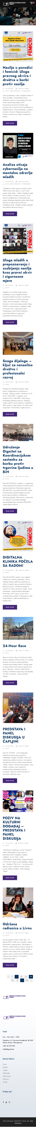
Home (5, 1064)
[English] (33, 2)
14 (26, 977)
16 (12, 980)
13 (21, 977)
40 (27, 980)
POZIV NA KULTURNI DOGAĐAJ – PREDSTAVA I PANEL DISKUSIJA (14, 828)
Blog (7, 91)
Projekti (5, 1070)
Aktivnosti (6, 1079)
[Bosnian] (31, 2)
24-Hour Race (15, 645)
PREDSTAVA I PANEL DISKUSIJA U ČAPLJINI (14, 735)
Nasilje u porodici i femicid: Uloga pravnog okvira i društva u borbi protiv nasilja (18, 75)
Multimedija (6, 1073)
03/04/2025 (9, 88)
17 (17, 980)
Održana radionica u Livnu (17, 926)
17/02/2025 (9, 843)
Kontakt (5, 1082)
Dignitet (5, 1067)
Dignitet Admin (23, 88)
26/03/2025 (9, 476)
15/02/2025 (9, 933)
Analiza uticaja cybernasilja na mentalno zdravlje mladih (18, 170)
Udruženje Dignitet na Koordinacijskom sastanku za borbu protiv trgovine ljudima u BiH (18, 459)
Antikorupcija (7, 1076)
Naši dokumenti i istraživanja (20, 91)
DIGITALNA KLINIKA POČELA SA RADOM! (18, 561)
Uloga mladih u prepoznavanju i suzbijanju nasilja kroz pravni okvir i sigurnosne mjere (17, 270)
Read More (10, 123)
